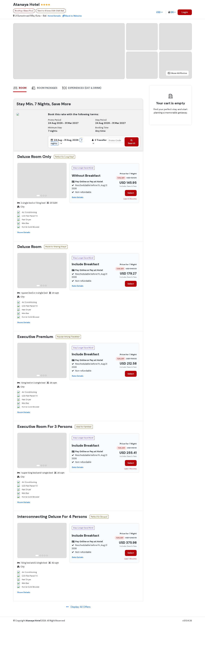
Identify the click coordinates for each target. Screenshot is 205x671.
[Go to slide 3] (43, 195)
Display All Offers (79, 607)
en (172, 12)
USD (158, 12)
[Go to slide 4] (45, 195)
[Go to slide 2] (41, 195)
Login (185, 12)
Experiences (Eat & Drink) (84, 88)
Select (130, 193)
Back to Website (73, 16)
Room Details (23, 232)
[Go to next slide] (64, 181)
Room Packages (47, 88)
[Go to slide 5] (47, 555)
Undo (161, 122)
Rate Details (77, 197)
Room (22, 88)
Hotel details (54, 16)
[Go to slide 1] (38, 195)
